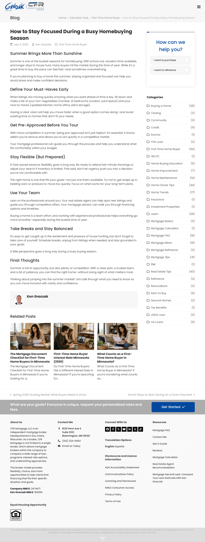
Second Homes (161, 300)
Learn (154, 214)
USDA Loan (158, 315)
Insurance (157, 199)
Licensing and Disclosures (120, 481)
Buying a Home (161, 106)
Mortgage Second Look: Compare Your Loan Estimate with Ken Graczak (173, 478)
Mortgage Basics (162, 221)
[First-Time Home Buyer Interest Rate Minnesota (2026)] (74, 336)
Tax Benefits (158, 307)
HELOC (155, 156)
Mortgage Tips (160, 257)
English (109, 446)
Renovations (159, 286)
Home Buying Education (166, 163)
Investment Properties (165, 207)
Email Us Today (71, 446)
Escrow (155, 134)
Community (159, 120)
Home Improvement (164, 171)
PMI (153, 264)
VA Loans (157, 322)
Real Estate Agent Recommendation (164, 465)
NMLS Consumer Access (119, 487)
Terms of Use (113, 501)
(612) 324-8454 (71, 441)
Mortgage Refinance (164, 250)
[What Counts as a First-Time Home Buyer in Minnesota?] (117, 336)
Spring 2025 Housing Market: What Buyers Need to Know (48, 395)
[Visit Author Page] (18, 299)
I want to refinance (165, 70)
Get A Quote (160, 443)
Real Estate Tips (161, 271)
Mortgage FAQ (160, 235)
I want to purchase (165, 60)
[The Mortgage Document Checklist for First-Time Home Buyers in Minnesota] (30, 336)
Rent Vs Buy (158, 293)
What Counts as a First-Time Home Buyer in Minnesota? (114, 357)
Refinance (157, 279)
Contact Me (160, 437)
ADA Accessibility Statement (122, 467)
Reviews (157, 450)
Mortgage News (161, 243)
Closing (156, 113)
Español (119, 446)
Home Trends (160, 192)
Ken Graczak (43, 44)
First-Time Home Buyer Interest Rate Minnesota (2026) (71, 357)
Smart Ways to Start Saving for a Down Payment (160, 395)
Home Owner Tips (162, 185)
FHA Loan (157, 142)
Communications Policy (119, 474)
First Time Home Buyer (73, 44)
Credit (155, 127)
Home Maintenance (164, 178)
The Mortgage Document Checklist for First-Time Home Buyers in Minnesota (30, 357)
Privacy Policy (113, 494)
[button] (198, 7)
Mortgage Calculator (165, 228)
